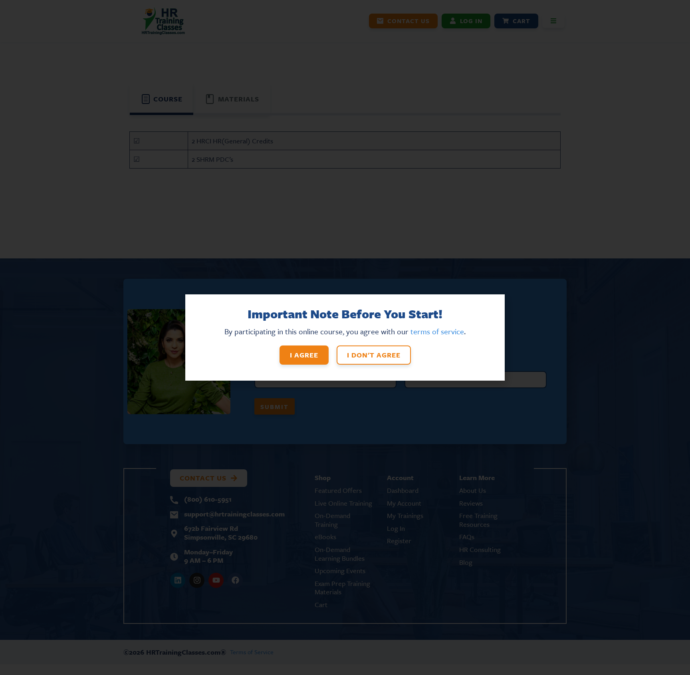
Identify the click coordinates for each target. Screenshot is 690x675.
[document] (345, 337)
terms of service (437, 331)
